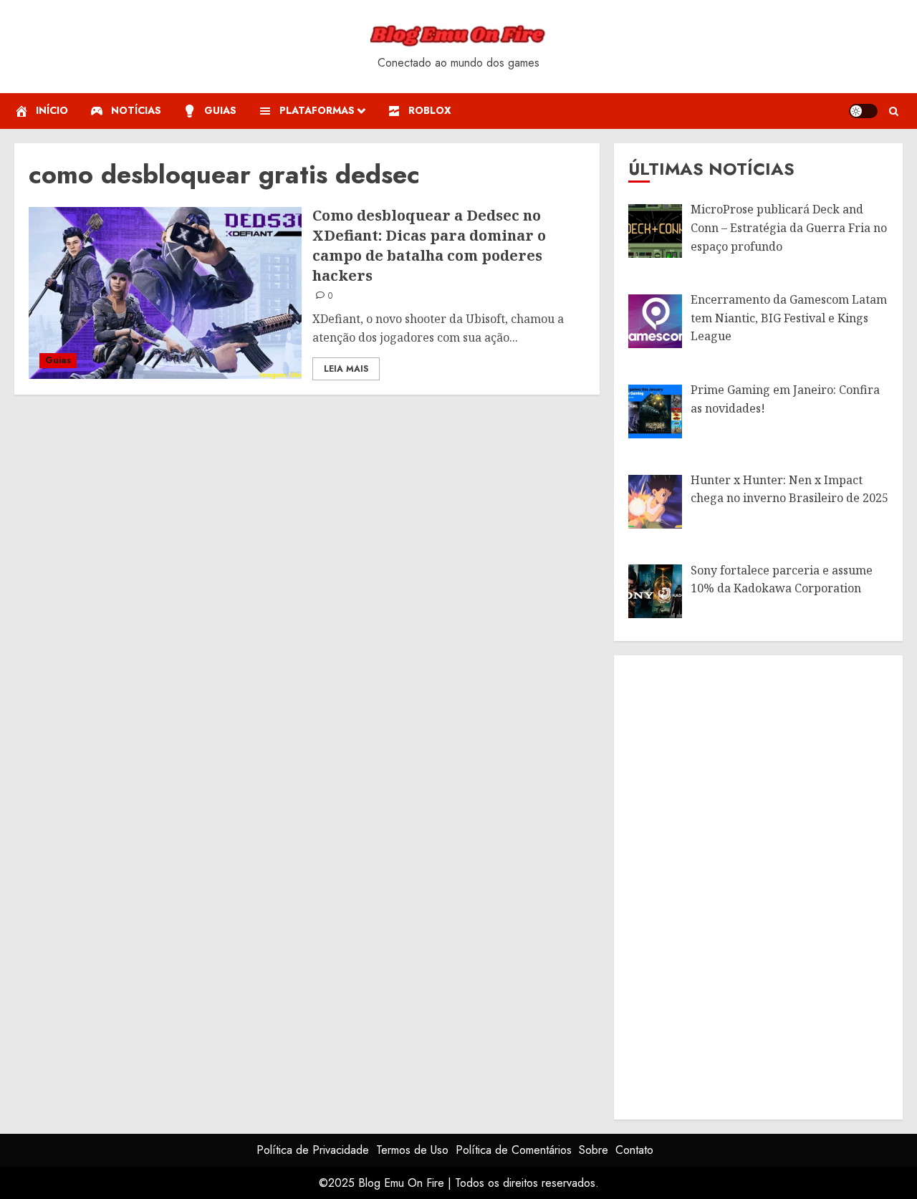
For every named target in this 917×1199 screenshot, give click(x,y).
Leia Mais (346, 368)
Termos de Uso (412, 1150)
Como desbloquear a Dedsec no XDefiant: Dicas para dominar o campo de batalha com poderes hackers (429, 245)
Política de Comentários (514, 1150)
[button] (894, 111)
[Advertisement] (735, 884)
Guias (58, 360)
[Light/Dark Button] (863, 111)
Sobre (593, 1150)
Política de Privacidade (312, 1150)
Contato (634, 1150)
